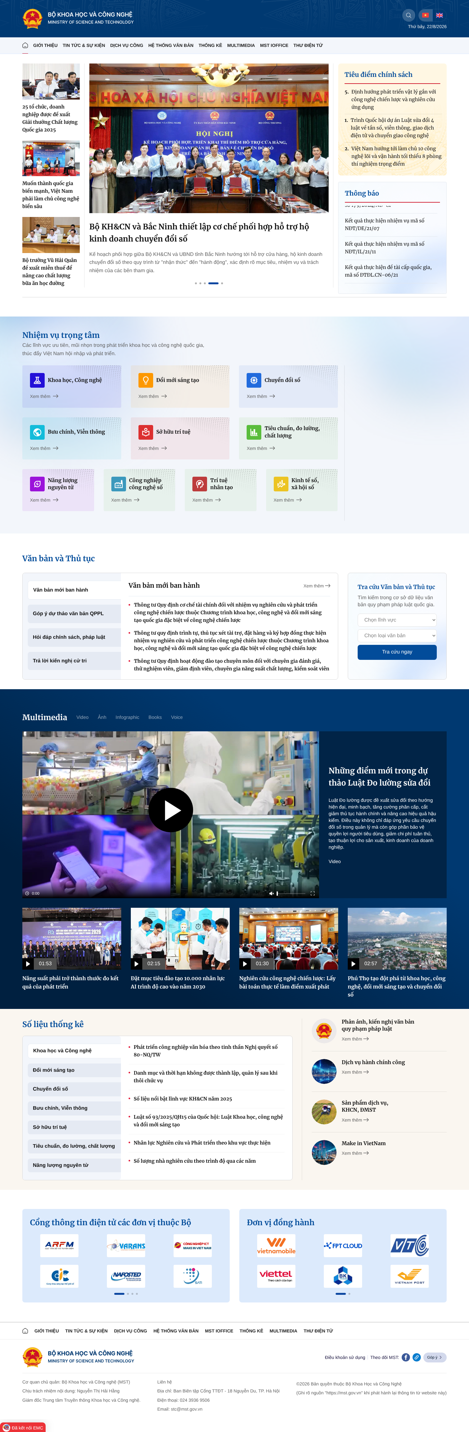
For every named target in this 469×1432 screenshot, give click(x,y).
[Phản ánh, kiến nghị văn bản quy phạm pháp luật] (324, 1030)
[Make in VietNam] (324, 1152)
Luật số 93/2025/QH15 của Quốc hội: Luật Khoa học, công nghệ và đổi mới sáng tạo (208, 1121)
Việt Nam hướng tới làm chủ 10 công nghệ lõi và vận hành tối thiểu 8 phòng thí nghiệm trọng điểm (396, 133)
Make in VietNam (364, 1143)
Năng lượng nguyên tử (60, 1165)
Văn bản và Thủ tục (58, 558)
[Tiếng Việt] (425, 15)
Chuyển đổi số (50, 1089)
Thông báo (362, 194)
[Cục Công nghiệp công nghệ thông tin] (192, 1245)
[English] (439, 15)
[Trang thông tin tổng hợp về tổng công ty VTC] (409, 1245)
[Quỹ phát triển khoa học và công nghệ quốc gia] (126, 1276)
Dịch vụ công (126, 45)
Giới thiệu (45, 45)
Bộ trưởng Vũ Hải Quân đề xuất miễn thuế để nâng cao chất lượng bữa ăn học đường (49, 272)
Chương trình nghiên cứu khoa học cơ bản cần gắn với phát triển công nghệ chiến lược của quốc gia (395, 162)
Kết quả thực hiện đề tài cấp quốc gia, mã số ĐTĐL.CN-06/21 (388, 248)
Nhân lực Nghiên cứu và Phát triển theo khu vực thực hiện (202, 1143)
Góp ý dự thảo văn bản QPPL (68, 613)
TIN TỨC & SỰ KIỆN (84, 45)
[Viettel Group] (276, 1276)
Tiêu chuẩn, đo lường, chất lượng (74, 1146)
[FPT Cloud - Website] (343, 1245)
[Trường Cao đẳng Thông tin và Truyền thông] (59, 1276)
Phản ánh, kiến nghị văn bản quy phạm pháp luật (378, 1025)
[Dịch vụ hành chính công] (324, 1071)
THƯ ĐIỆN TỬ (308, 45)
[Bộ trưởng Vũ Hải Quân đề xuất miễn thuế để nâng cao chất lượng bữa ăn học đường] (51, 235)
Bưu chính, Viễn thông (60, 1108)
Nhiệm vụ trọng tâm (61, 335)
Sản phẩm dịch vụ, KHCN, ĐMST (365, 1106)
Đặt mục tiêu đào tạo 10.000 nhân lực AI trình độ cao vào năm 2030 (178, 982)
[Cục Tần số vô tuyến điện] (59, 1245)
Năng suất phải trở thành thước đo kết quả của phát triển (70, 982)
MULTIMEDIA (241, 45)
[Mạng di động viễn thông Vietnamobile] (276, 1245)
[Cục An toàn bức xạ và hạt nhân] (126, 1245)
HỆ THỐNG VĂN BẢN (171, 45)
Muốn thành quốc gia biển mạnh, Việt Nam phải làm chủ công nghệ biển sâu (50, 195)
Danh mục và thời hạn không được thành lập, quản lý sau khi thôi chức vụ (206, 1077)
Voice (177, 717)
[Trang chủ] (25, 45)
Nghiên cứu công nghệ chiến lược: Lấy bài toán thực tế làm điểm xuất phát (287, 982)
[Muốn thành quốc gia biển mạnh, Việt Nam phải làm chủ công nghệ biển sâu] (51, 158)
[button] (119, 1294)
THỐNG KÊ (210, 45)
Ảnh (102, 717)
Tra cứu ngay (397, 652)
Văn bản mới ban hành (60, 590)
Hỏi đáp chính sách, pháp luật (69, 637)
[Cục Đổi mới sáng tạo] (192, 1276)
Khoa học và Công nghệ (62, 1051)
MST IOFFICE (274, 45)
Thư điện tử (318, 1330)
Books (155, 717)
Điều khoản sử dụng (345, 1357)
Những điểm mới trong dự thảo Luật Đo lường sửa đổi (380, 777)
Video (82, 717)
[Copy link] (417, 1357)
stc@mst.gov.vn (187, 1409)
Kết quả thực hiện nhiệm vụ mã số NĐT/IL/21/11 (384, 225)
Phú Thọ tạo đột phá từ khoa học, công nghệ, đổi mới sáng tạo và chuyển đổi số (397, 986)
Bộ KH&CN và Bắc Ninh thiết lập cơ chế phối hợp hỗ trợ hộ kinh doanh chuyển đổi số (199, 233)
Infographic (127, 717)
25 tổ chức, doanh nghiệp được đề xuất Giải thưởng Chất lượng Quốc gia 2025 (50, 118)
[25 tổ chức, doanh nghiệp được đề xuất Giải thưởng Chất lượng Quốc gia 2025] (51, 81)
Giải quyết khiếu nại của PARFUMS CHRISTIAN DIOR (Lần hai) (385, 272)
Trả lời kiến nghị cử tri (60, 661)
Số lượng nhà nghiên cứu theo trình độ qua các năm (195, 1161)
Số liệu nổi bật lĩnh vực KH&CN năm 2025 (183, 1099)
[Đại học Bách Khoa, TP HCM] (343, 1276)
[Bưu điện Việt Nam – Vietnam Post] (409, 1276)
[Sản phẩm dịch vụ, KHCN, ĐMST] (324, 1112)
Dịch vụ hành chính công (373, 1062)
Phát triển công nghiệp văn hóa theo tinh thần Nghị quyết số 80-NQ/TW (206, 1051)
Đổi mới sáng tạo (54, 1070)
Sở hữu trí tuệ (50, 1127)
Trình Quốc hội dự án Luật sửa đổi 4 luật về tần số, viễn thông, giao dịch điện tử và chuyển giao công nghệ (392, 105)
